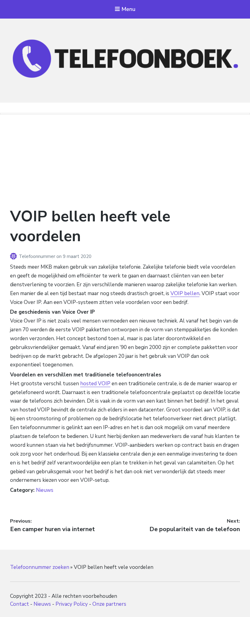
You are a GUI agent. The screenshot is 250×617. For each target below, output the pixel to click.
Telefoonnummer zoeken (39, 567)
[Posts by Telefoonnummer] (14, 256)
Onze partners (109, 604)
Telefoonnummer (37, 256)
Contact (19, 604)
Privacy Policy (71, 604)
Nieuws (44, 490)
